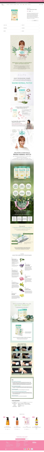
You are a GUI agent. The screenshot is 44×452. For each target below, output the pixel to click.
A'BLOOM (17, 426)
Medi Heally (28, 8)
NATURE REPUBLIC (36, 426)
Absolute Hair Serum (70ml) (17, 427)
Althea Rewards (18, 445)
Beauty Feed (17, 446)
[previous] (9, 14)
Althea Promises (18, 443)
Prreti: (27, 426)
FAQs (24, 443)
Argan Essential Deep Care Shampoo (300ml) (36, 427)
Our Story (17, 442)
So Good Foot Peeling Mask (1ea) (27, 427)
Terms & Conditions (26, 444)
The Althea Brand (18, 444)
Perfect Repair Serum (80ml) (7, 427)
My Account (25, 442)
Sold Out (35, 20)
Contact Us (25, 445)
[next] (21, 14)
